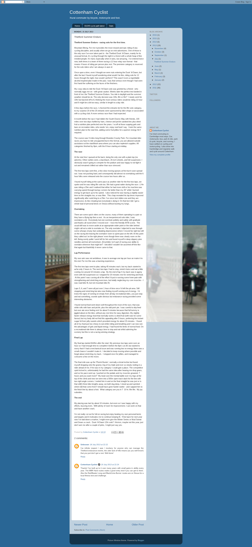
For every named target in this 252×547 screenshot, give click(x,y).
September (159, 55)
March (157, 73)
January (158, 80)
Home (77, 26)
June (157, 66)
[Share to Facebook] (120, 432)
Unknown (85, 445)
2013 (155, 45)
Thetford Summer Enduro (164, 62)
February (159, 76)
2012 (155, 84)
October (158, 52)
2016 (155, 35)
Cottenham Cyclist (89, 12)
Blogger (141, 540)
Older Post (138, 524)
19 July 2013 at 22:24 (110, 465)
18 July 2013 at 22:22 (99, 445)
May (157, 70)
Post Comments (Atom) (95, 530)
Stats (111, 26)
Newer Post (80, 524)
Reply (83, 457)
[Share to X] (117, 432)
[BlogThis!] (115, 432)
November (159, 48)
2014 (155, 42)
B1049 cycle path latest (94, 26)
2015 (155, 38)
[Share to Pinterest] (122, 432)
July (156, 59)
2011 (155, 88)
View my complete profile (160, 155)
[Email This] (112, 432)
